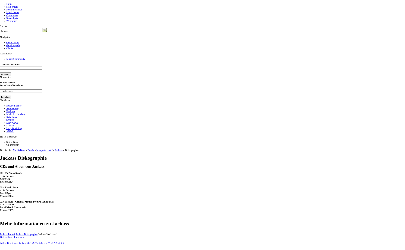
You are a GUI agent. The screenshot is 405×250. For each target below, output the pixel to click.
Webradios (11, 21)
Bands (31, 150)
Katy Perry (11, 117)
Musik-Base (19, 150)
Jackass (58, 150)
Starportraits (12, 6)
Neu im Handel (14, 9)
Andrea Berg (12, 108)
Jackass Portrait (7, 234)
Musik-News (12, 12)
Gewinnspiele (13, 45)
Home (9, 4)
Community (12, 15)
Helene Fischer (13, 105)
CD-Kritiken (12, 42)
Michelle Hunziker (15, 114)
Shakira (10, 120)
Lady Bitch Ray (14, 128)
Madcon (10, 125)
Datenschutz (6, 237)
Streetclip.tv (12, 18)
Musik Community (15, 59)
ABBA (10, 131)
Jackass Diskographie (26, 234)
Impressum (19, 237)
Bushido (10, 111)
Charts (9, 48)
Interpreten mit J (44, 150)
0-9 (62, 242)
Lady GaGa (12, 122)
